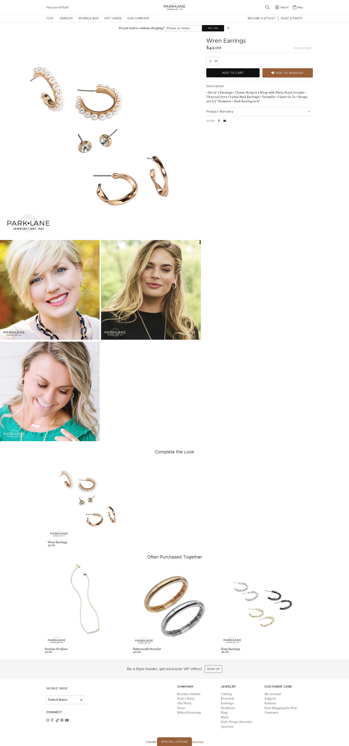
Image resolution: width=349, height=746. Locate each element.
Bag (300, 7)
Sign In (284, 7)
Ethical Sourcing (189, 713)
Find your (57, 7)
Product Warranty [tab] (219, 111)
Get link (213, 28)
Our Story (184, 704)
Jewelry (66, 18)
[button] (268, 7)
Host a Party (291, 18)
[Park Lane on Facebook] (53, 720)
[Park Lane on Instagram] (48, 720)
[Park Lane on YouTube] (67, 720)
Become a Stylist (261, 18)
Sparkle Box (89, 18)
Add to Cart (233, 73)
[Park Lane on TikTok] (58, 720)
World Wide (57, 688)
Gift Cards (112, 18)
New (50, 18)
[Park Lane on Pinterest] (62, 720)
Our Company (138, 18)
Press (181, 708)
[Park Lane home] (174, 7)
